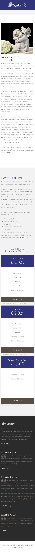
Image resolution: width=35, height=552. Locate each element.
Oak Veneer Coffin (17, 324)
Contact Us (17, 299)
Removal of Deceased (17, 290)
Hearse (17, 281)
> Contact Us (5, 443)
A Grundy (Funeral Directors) (25, 545)
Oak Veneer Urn (17, 273)
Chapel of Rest (17, 277)
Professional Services (17, 286)
